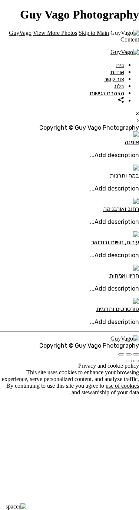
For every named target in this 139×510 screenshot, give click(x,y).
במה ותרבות (124, 175)
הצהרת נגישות (106, 93)
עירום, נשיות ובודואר (115, 242)
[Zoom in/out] (121, 354)
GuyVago (20, 33)
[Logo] (124, 52)
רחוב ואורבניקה (121, 208)
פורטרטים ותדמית (117, 308)
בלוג (119, 86)
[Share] (121, 100)
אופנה (132, 142)
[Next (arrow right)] (129, 361)
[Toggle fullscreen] (129, 354)
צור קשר (114, 79)
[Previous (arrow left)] (136, 361)
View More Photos (55, 33)
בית (120, 65)
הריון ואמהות (124, 275)
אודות (117, 72)
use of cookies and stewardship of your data (105, 388)
